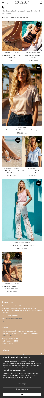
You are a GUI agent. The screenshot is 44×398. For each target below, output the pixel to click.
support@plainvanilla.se (14, 318)
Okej (22, 394)
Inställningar (22, 384)
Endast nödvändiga (22, 389)
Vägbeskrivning (7, 335)
